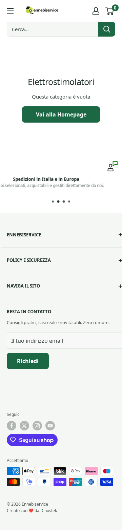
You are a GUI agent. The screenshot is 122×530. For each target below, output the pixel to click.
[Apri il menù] (10, 11)
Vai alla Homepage (61, 114)
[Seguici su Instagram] (37, 425)
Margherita (89, 185)
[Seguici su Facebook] (11, 425)
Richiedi (28, 361)
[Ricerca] (106, 29)
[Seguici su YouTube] (50, 425)
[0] (109, 11)
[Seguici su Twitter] (24, 425)
